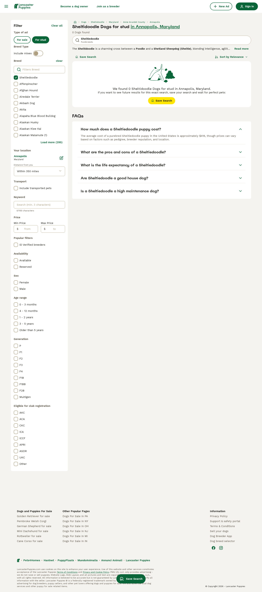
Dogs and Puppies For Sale (34, 511)
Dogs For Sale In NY (75, 521)
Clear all (57, 25)
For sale (22, 39)
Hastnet (49, 560)
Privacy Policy (219, 516)
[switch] (38, 53)
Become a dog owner (74, 6)
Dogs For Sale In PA (75, 516)
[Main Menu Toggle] (6, 6)
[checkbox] (15, 77)
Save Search (88, 57)
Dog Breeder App (221, 536)
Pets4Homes (31, 560)
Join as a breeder (108, 6)
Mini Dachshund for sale (32, 531)
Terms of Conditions (67, 572)
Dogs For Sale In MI (75, 536)
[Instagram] (221, 547)
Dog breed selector (222, 541)
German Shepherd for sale (34, 526)
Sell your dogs (219, 531)
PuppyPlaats (66, 560)
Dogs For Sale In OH (76, 526)
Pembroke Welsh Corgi (31, 521)
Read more (241, 48)
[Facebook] (213, 547)
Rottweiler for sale (29, 536)
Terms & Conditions (222, 526)
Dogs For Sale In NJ (75, 531)
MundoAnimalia (88, 560)
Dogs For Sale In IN (75, 541)
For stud (40, 39)
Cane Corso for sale (30, 541)
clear (59, 60)
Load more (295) (52, 142)
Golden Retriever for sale (33, 516)
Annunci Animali (111, 560)
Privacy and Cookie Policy (96, 572)
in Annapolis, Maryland (155, 26)
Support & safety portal (225, 521)
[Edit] (61, 158)
